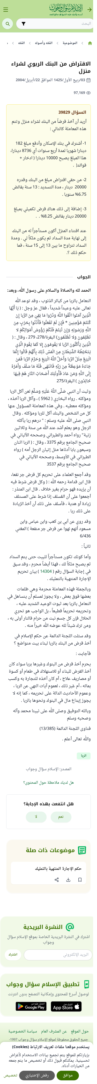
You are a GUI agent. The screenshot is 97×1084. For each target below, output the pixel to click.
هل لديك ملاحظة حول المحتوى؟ (48, 782)
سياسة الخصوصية (22, 1031)
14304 (45, 572)
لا (36, 816)
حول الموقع (80, 1031)
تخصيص (10, 1075)
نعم (61, 816)
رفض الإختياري (37, 1075)
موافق (68, 1075)
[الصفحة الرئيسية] (89, 43)
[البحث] (7, 23)
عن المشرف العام (54, 1031)
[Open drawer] (5, 9)
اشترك (13, 955)
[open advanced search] (23, 23)
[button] (79, 879)
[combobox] (59, 24)
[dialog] (46, 1063)
